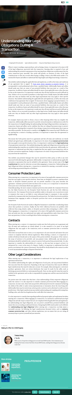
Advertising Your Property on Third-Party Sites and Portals (16, 376)
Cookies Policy (27, 392)
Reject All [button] (56, 392)
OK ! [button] (35, 392)
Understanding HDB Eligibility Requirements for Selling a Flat (16, 365)
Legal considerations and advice (31, 63)
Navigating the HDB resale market (16, 63)
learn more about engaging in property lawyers (48, 84)
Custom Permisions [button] (44, 392)
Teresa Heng (6, 53)
